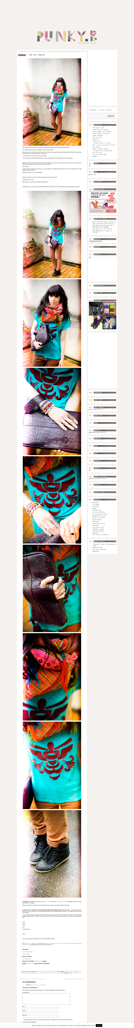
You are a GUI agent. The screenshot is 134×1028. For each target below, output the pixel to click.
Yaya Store (48, 901)
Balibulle (96, 502)
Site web (24, 1015)
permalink (75, 973)
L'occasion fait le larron (102, 143)
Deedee (95, 508)
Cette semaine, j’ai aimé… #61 (75, 979)
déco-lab (95, 139)
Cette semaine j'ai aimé (101, 133)
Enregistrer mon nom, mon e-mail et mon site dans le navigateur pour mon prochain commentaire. (48, 1019)
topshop (53, 973)
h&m (80, 971)
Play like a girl (98, 527)
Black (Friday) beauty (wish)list (104, 222)
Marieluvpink (97, 519)
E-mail (24, 1010)
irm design (28, 973)
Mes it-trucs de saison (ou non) (47, 971)
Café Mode (96, 504)
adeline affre (69, 971)
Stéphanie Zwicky (98, 529)
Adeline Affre (30, 963)
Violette (95, 533)
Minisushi (96, 521)
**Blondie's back (98, 128)
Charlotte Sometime (99, 549)
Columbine (96, 506)
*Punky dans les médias (101, 129)
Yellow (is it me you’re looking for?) (32, 979)
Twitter (101, 110)
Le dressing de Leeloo (100, 514)
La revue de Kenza (99, 512)
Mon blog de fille (99, 523)
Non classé (96, 147)
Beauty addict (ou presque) (102, 131)
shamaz (41, 973)
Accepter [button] (99, 1025)
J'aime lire (97, 141)
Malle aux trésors (99, 517)
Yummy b (95, 156)
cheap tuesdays (98, 135)
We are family (37, 55)
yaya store (60, 973)
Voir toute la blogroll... (102, 534)
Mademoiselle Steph (99, 516)
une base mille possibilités (102, 150)
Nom (23, 1006)
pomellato (35, 973)
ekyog (76, 971)
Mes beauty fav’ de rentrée (102, 229)
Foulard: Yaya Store (27, 951)
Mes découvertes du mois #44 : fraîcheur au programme (103, 226)
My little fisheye (38, 961)
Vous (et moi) (97, 152)
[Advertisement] (67, 13)
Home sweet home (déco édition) (103, 223)
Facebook (94, 110)
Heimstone (96, 551)
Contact (109, 110)
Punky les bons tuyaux (100, 149)
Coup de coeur (97, 137)
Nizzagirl (96, 525)
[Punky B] (66, 45)
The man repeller (98, 531)
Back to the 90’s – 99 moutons (38, 985)
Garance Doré (97, 510)
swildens (46, 973)
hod (22, 973)
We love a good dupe (99, 154)
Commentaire (26, 992)
